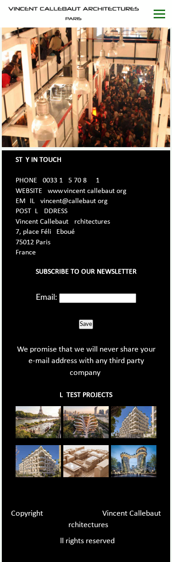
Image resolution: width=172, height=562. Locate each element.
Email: (46, 297)
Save (86, 324)
